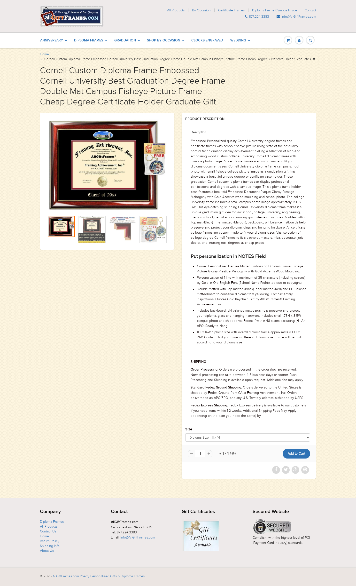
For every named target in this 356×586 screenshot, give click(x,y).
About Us (47, 551)
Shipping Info (50, 546)
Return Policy (49, 541)
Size (188, 429)
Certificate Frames (231, 10)
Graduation (125, 40)
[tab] (198, 132)
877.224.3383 (259, 17)
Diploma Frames (88, 40)
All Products (176, 10)
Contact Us (48, 531)
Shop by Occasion (163, 40)
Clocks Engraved (207, 40)
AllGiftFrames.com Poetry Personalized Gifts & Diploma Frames (99, 576)
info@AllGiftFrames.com (298, 17)
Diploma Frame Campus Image (274, 10)
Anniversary (51, 40)
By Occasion (201, 10)
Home (44, 54)
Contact (310, 10)
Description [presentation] (198, 132)
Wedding (238, 40)
